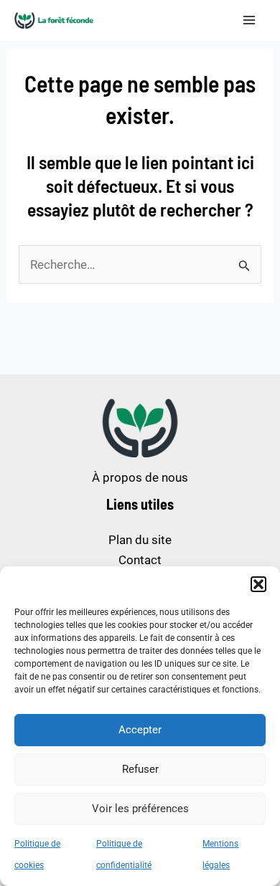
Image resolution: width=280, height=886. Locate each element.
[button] (258, 584)
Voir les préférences (140, 808)
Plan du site (140, 540)
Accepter (140, 729)
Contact (140, 560)
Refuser (140, 769)
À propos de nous (140, 477)
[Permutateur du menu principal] (249, 20)
